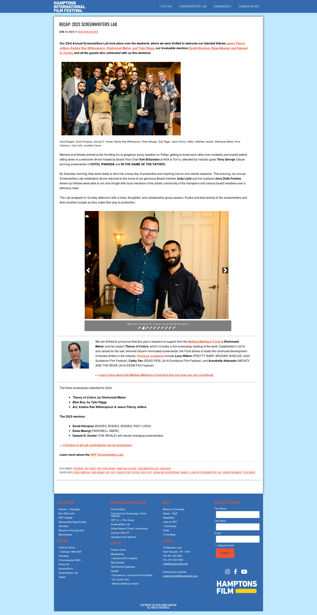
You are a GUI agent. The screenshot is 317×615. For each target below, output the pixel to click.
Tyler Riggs (249, 472)
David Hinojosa (82, 472)
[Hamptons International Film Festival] (69, 11)
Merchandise (65, 534)
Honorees (64, 556)
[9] (170, 328)
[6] (158, 328)
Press (166, 530)
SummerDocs (66, 568)
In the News (169, 534)
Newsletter (168, 517)
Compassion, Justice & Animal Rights (132, 575)
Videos (62, 577)
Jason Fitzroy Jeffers (128, 472)
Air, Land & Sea (120, 579)
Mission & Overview (173, 509)
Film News (78, 468)
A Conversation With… (71, 560)
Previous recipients (150, 356)
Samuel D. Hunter (189, 472)
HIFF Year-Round (106, 468)
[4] (151, 328)
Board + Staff (170, 513)
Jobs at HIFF (170, 522)
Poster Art (64, 564)
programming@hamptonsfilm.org (180, 576)
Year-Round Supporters (123, 566)
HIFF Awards (65, 517)
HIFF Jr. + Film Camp (122, 520)
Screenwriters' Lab (210, 472)
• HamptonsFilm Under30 (124, 558)
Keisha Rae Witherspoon (166, 472)
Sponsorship (117, 562)
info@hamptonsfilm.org (175, 563)
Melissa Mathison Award (125, 583)
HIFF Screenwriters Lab (106, 454)
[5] (155, 328)
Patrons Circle (118, 549)
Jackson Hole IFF (120, 532)
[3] (147, 328)
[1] (139, 328)
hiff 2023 (111, 472)
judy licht (146, 472)
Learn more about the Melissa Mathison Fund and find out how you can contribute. (156, 375)
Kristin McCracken (88, 32)
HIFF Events (90, 468)
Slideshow (165, 468)
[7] (162, 328)
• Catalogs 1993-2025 (70, 551)
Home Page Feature (126, 468)
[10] (174, 328)
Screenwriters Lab (148, 468)
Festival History (67, 547)
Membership (117, 554)
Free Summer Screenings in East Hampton (128, 514)
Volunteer (63, 526)
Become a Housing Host (71, 530)
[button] (88, 270)
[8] (166, 328)
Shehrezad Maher (231, 472)
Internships (170, 526)
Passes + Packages (69, 509)
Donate (114, 571)
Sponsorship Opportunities (73, 522)
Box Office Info (66, 513)
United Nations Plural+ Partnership (129, 528)
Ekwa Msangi (98, 472)
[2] (143, 328)
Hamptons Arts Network (123, 537)
